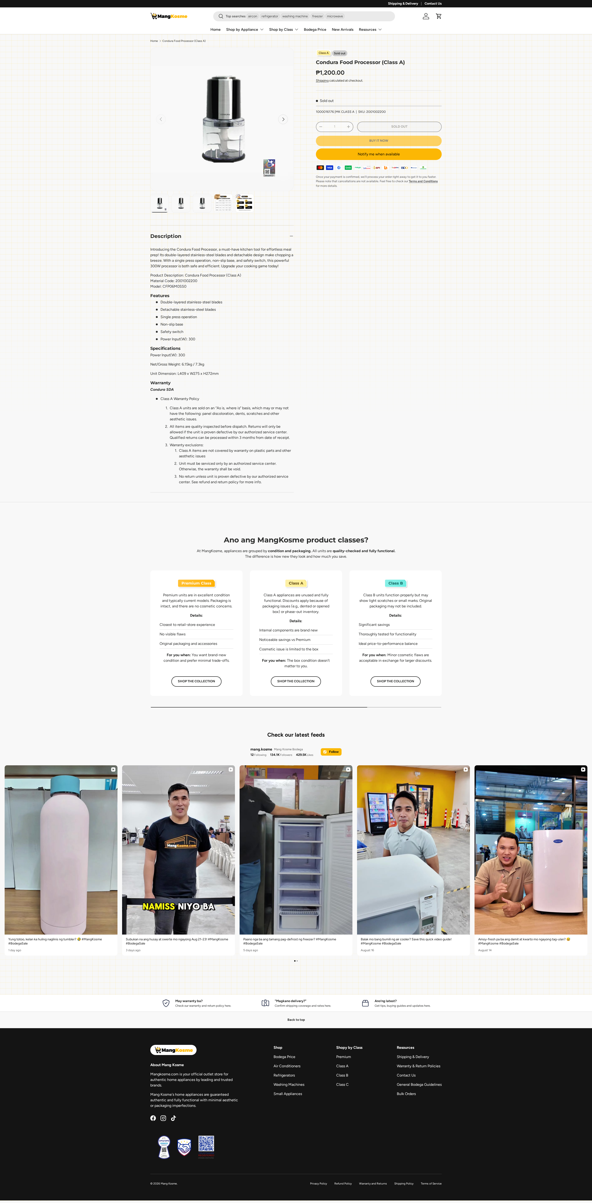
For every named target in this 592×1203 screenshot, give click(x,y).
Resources (367, 29)
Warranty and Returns (373, 1183)
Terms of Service (431, 1183)
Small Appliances (288, 1094)
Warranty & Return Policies (418, 1066)
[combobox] (304, 16)
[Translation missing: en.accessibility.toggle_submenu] (262, 29)
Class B (342, 1075)
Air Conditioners (287, 1066)
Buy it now (378, 141)
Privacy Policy (318, 1183)
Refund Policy (343, 1183)
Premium (343, 1057)
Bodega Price (315, 29)
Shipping (322, 81)
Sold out (399, 127)
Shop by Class (281, 29)
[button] (439, 16)
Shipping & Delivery (403, 3)
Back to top (296, 1020)
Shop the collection (196, 681)
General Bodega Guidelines (419, 1084)
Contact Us (433, 3)
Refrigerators (284, 1075)
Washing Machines (289, 1084)
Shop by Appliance (242, 29)
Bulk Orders (406, 1094)
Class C (342, 1084)
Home (215, 29)
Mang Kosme (169, 1183)
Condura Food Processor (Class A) (184, 41)
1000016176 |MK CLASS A (335, 112)
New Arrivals (342, 29)
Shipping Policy (403, 1183)
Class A (342, 1066)
